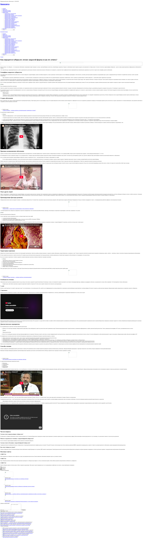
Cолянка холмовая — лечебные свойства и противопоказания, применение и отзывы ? (19, 110)
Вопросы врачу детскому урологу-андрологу (13, 15)
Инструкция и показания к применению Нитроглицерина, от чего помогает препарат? (21, 501)
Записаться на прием (7, 10)
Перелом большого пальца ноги (6, 519)
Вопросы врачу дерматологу (10, 16)
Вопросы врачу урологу (9, 14)
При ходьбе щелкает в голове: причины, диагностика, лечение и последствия (15, 525)
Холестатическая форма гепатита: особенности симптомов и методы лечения (19, 486)
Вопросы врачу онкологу (9, 23)
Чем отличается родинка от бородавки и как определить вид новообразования (18, 533)
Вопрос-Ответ (5, 12)
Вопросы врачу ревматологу (10, 27)
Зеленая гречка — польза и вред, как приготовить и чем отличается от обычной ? (18, 208)
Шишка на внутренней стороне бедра (7, 521)
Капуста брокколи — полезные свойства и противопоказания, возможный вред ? (16, 523)
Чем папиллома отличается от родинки (10, 537)
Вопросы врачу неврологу (10, 19)
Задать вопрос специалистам (10, 13)
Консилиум (4, 4)
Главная (4, 8)
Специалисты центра (7, 11)
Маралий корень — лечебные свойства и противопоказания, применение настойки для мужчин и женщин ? (25, 493)
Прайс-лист (5, 9)
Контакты (4, 28)
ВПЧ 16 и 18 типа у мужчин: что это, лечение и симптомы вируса (15, 535)
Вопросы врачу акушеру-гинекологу (12, 21)
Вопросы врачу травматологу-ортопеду (12, 25)
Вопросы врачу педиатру (9, 20)
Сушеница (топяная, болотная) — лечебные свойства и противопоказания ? (17, 277)
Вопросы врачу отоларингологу (11, 24)
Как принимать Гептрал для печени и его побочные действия (14, 359)
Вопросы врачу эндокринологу (11, 22)
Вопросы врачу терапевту (10, 26)
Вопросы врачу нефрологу (10, 18)
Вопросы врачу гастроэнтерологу (11, 17)
